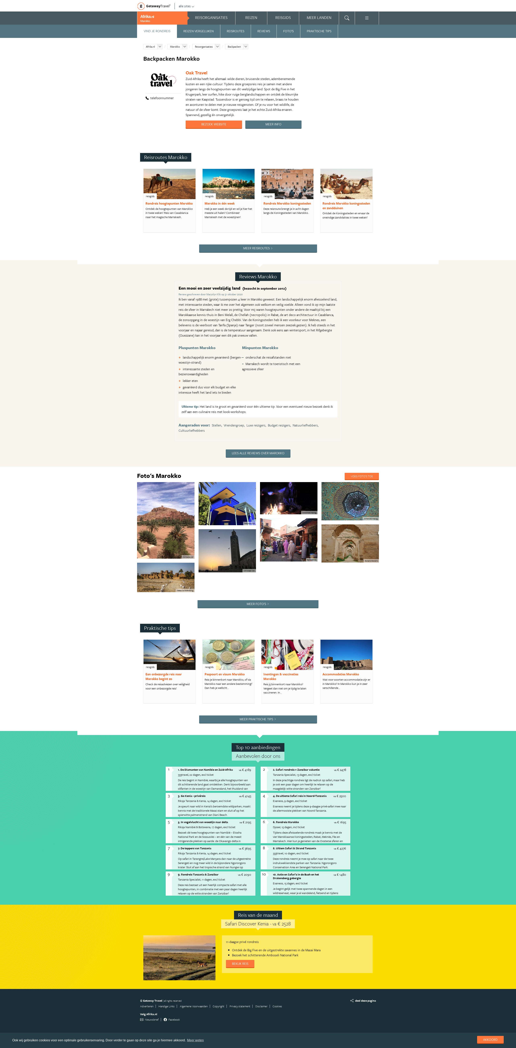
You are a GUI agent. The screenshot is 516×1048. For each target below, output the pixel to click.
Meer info (273, 124)
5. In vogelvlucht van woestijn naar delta (203, 822)
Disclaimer (261, 1006)
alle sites (185, 6)
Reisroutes (235, 31)
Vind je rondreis (157, 31)
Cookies (277, 1006)
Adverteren (146, 1006)
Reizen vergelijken (198, 31)
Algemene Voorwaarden (194, 1006)
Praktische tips (319, 31)
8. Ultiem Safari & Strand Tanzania (294, 848)
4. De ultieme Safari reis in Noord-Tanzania (300, 796)
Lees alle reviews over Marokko (258, 453)
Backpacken (234, 47)
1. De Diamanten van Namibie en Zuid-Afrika (205, 769)
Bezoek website (213, 124)
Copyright (218, 1006)
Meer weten (195, 1040)
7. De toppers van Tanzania (194, 848)
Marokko (175, 47)
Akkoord (490, 1039)
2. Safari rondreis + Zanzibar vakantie (296, 769)
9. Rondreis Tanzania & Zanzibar (198, 874)
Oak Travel (196, 72)
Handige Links (166, 1006)
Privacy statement (240, 1006)
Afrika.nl (150, 47)
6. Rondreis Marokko (286, 822)
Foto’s (288, 31)
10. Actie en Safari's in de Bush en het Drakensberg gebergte (296, 876)
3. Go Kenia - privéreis (191, 796)
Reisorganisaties (204, 47)
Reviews (263, 31)
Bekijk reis (240, 963)
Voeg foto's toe (362, 476)
